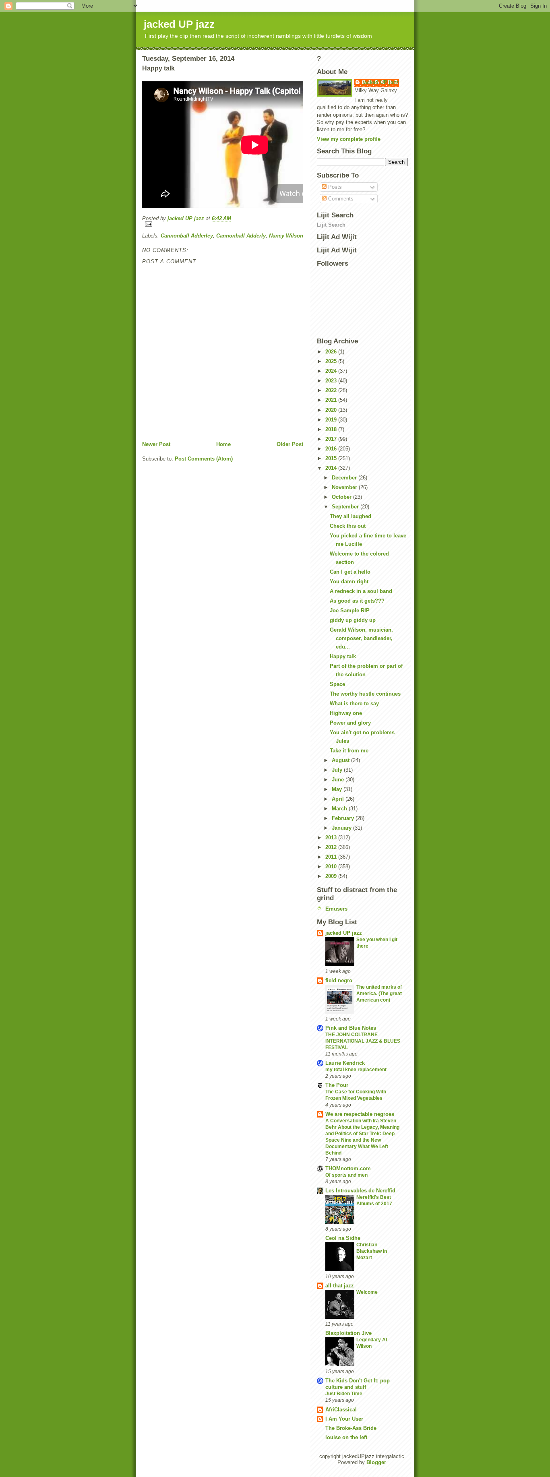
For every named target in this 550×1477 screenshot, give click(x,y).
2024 (331, 371)
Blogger (376, 1462)
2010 (331, 866)
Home (223, 444)
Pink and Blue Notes (350, 1028)
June (338, 780)
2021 (331, 400)
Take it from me (349, 751)
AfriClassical (341, 1410)
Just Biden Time (343, 1393)
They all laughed (350, 516)
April (338, 799)
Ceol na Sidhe (342, 1238)
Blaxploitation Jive (348, 1333)
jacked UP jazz (179, 24)
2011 (331, 857)
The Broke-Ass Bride (350, 1428)
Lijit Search (331, 225)
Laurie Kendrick (345, 1063)
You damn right (349, 581)
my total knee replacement (356, 1069)
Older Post (290, 444)
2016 (331, 449)
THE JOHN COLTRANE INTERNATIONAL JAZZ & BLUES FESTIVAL (362, 1041)
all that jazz (339, 1286)
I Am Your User (344, 1419)
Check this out (348, 526)
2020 (331, 410)
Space (337, 684)
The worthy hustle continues (365, 694)
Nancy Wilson (286, 236)
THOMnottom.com (348, 1168)
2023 (331, 381)
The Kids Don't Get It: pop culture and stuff (357, 1384)
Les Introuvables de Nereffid (360, 1191)
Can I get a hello (350, 572)
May (337, 789)
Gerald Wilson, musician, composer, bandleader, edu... (361, 638)
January (342, 828)
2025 (331, 361)
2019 (331, 420)
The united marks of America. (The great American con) (379, 993)
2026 (331, 352)
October (342, 497)
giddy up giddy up (353, 620)
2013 (331, 838)
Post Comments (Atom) (204, 459)
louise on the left (346, 1437)
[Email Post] (222, 224)
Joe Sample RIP (350, 610)
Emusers (336, 909)
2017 (331, 439)
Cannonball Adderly (241, 236)
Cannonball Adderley (187, 236)
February (344, 818)
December (345, 478)
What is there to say (354, 703)
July (338, 770)
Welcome (367, 1292)
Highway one (346, 713)
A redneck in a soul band (361, 591)
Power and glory (350, 723)
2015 (331, 458)
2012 (331, 847)
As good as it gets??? (357, 601)
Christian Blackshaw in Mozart (371, 1251)
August (341, 760)
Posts (334, 187)
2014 (331, 468)
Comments (340, 199)
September (346, 507)
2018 (331, 429)
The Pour (336, 1085)
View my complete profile (348, 139)
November (345, 487)
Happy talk (343, 656)
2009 (331, 876)
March (340, 809)
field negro (338, 980)
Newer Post (156, 444)
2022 (331, 390)
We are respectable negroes (359, 1114)
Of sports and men (346, 1175)
